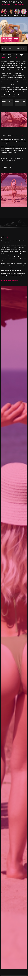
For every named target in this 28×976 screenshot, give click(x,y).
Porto (3, 280)
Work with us (16, 280)
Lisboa (8, 280)
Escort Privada (12, 2)
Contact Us (6, 167)
